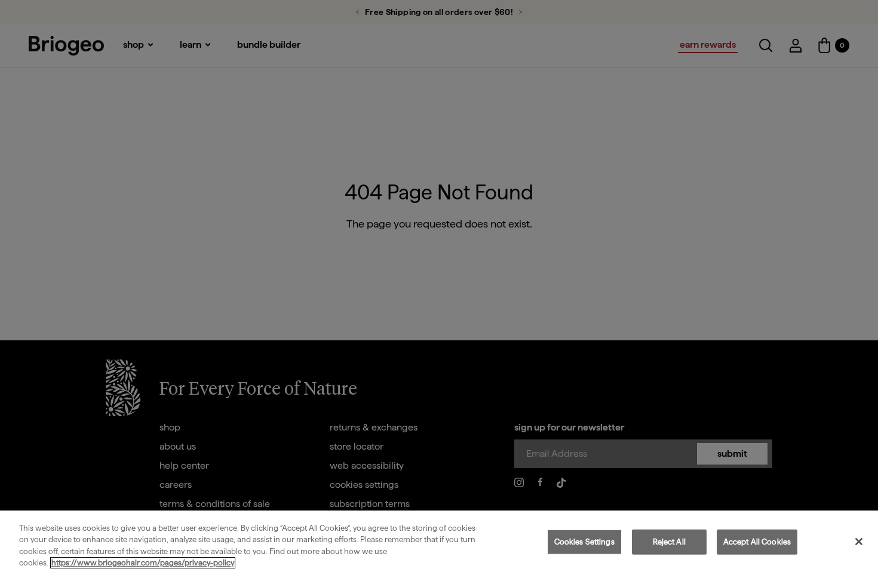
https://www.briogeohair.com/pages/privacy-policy (142, 562)
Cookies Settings (584, 541)
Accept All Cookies (757, 541)
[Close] (859, 541)
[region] (439, 543)
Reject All (669, 541)
